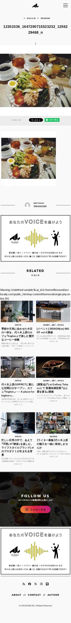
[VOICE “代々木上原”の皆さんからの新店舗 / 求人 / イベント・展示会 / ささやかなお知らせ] (35, 238)
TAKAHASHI (45, 18)
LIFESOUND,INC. (28, 605)
